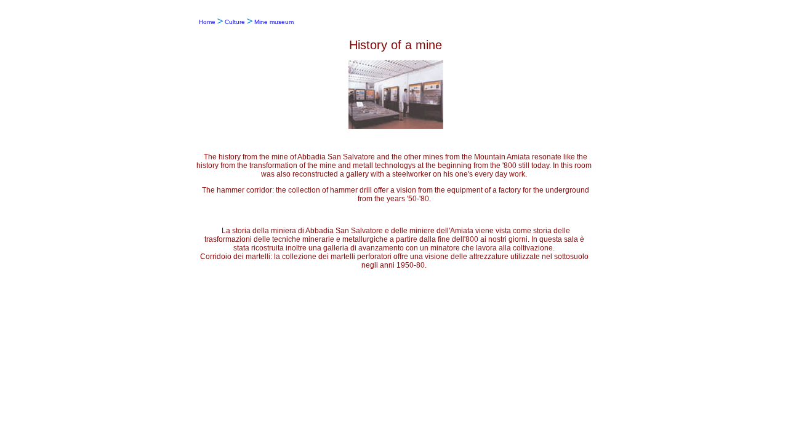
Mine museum (274, 21)
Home (207, 21)
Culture (235, 21)
